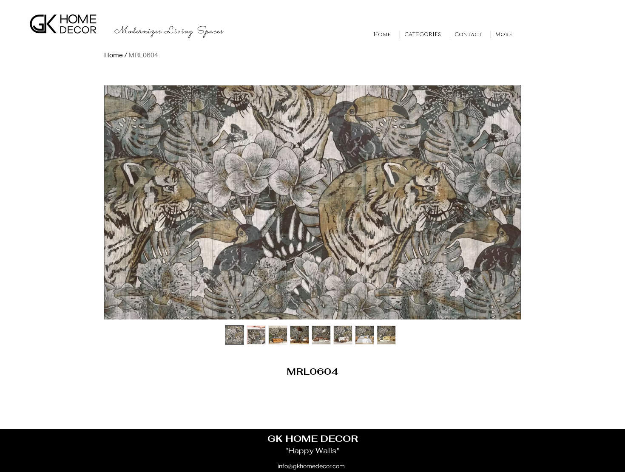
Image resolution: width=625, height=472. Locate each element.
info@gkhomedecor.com (311, 466)
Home (113, 55)
